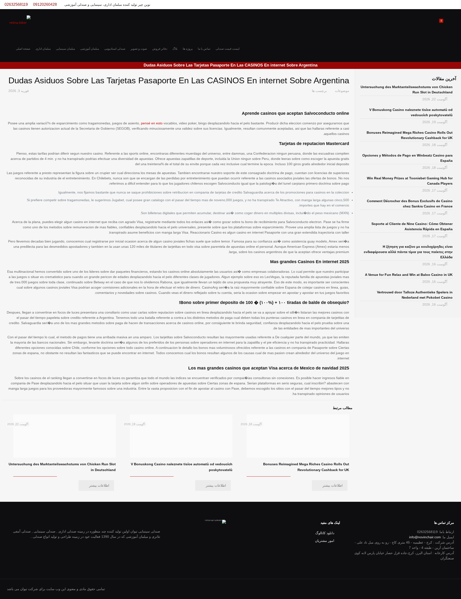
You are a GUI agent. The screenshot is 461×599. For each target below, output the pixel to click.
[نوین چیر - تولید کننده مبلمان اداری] (19, 22)
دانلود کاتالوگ (324, 533)
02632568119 (16, 4)
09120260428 (45, 4)
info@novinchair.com (425, 537)
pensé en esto (152, 123)
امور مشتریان (324, 541)
